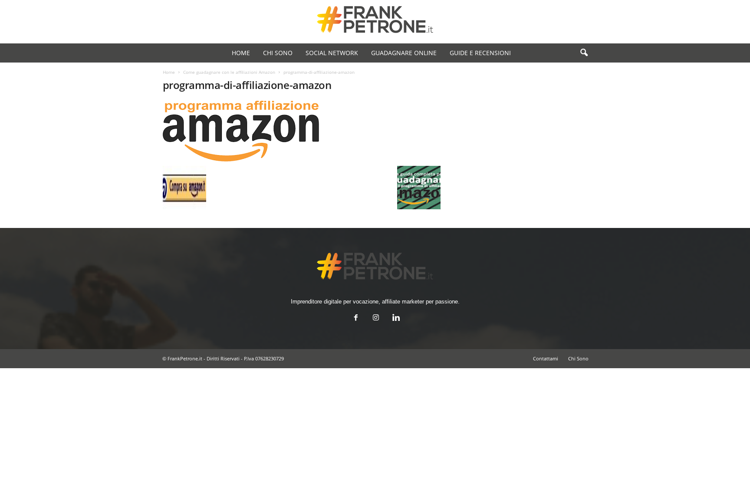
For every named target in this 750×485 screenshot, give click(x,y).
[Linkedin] (395, 318)
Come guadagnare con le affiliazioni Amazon (229, 72)
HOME (241, 53)
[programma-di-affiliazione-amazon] (302, 131)
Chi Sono (578, 358)
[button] (583, 53)
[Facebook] (356, 318)
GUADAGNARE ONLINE (404, 53)
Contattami (545, 358)
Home (169, 72)
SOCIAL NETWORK (332, 53)
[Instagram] (376, 318)
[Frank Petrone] (375, 19)
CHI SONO (278, 53)
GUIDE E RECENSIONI (480, 53)
